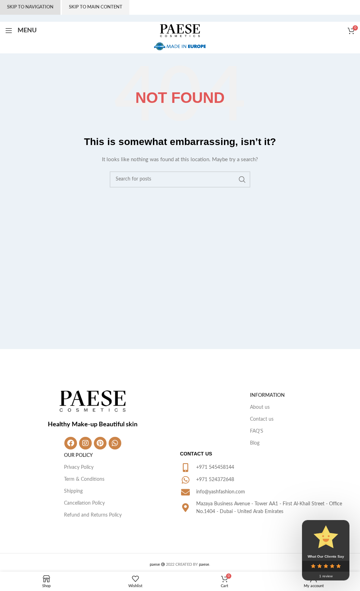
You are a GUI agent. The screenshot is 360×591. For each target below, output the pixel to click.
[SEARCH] (242, 179)
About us (260, 407)
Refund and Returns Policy (93, 515)
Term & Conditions (84, 479)
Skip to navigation (30, 7)
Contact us (262, 419)
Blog (254, 443)
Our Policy (78, 455)
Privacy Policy (79, 467)
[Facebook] (70, 443)
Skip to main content (95, 7)
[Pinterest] (100, 443)
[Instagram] (85, 443)
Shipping (73, 491)
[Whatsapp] (115, 443)
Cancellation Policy (84, 503)
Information (267, 395)
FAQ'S (256, 431)
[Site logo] (180, 30)
